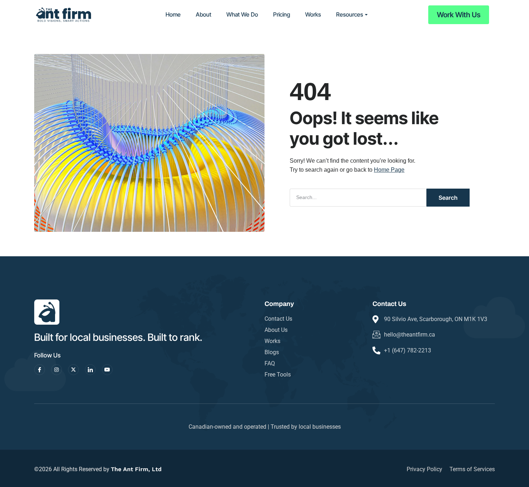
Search (448, 197)
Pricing (281, 14)
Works (313, 14)
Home (173, 14)
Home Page (389, 170)
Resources (349, 14)
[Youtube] (107, 369)
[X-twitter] (73, 369)
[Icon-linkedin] (90, 369)
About (203, 14)
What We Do (242, 14)
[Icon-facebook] (39, 369)
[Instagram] (56, 369)
